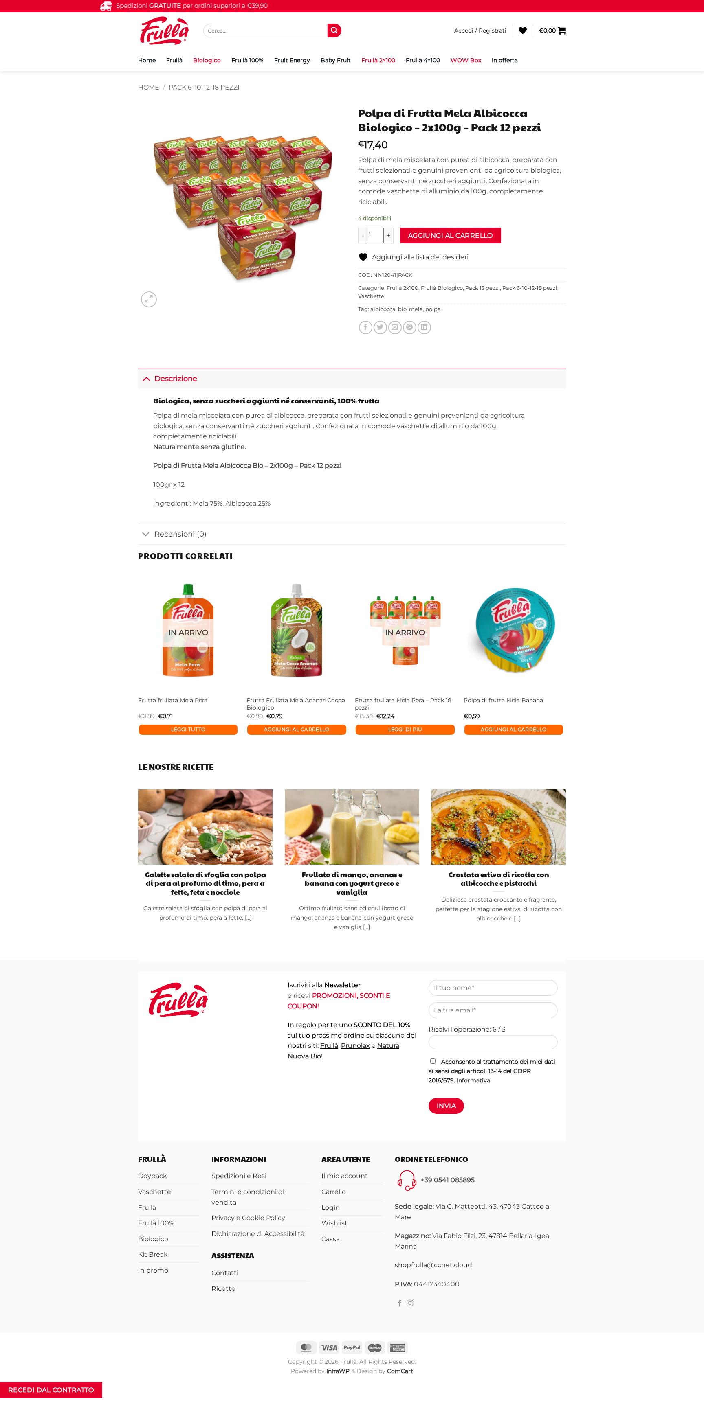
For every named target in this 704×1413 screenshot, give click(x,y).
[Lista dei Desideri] (523, 30)
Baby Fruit (336, 60)
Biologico (207, 60)
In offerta (505, 60)
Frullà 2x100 (402, 288)
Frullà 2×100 (378, 60)
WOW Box (466, 60)
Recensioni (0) (180, 534)
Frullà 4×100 (423, 60)
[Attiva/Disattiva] (146, 378)
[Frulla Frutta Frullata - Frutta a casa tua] (164, 30)
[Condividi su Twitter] (380, 327)
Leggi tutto (351, 1114)
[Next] (168, 317)
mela (416, 309)
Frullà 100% (247, 60)
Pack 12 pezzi (482, 288)
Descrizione (175, 378)
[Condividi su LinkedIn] (424, 327)
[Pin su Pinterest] (409, 327)
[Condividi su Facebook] (365, 327)
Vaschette (371, 296)
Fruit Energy (292, 60)
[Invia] (334, 30)
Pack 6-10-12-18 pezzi (204, 87)
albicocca (383, 309)
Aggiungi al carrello (450, 235)
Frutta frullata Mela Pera (174, 1085)
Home (147, 60)
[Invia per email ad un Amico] (395, 327)
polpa (433, 309)
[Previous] (142, 1149)
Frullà (174, 60)
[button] (480, 30)
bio (402, 309)
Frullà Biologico (442, 288)
